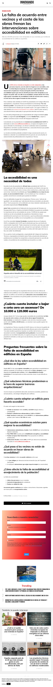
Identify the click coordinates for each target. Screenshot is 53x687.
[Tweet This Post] (41, 43)
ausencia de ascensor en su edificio (24, 109)
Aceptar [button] (8, 683)
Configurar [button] (4, 684)
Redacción (9, 44)
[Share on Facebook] (38, 43)
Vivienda (25, 495)
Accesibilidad (14, 495)
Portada (20, 495)
